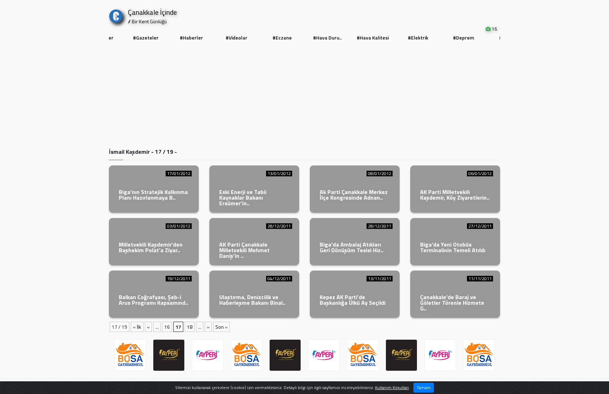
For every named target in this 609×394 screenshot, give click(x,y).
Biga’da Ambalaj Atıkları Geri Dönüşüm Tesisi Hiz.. (351, 247)
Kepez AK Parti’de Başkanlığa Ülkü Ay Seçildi (353, 300)
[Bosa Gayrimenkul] (130, 355)
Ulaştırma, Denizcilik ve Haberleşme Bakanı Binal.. (252, 300)
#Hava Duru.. (327, 37)
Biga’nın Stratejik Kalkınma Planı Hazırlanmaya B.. (153, 195)
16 (167, 327)
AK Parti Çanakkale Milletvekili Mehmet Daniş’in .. (244, 250)
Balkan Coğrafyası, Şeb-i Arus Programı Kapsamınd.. (153, 300)
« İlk (137, 327)
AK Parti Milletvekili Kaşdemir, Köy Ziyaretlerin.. (455, 195)
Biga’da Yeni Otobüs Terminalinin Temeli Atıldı (452, 247)
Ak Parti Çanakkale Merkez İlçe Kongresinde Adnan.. (354, 195)
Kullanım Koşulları (392, 387)
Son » (221, 327)
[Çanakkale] (116, 14)
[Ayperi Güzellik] (169, 355)
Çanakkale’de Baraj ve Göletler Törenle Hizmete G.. (452, 303)
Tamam (424, 387)
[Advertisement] (304, 95)
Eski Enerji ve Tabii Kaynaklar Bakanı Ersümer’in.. (242, 197)
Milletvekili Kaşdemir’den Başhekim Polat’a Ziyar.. (151, 247)
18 (189, 327)
